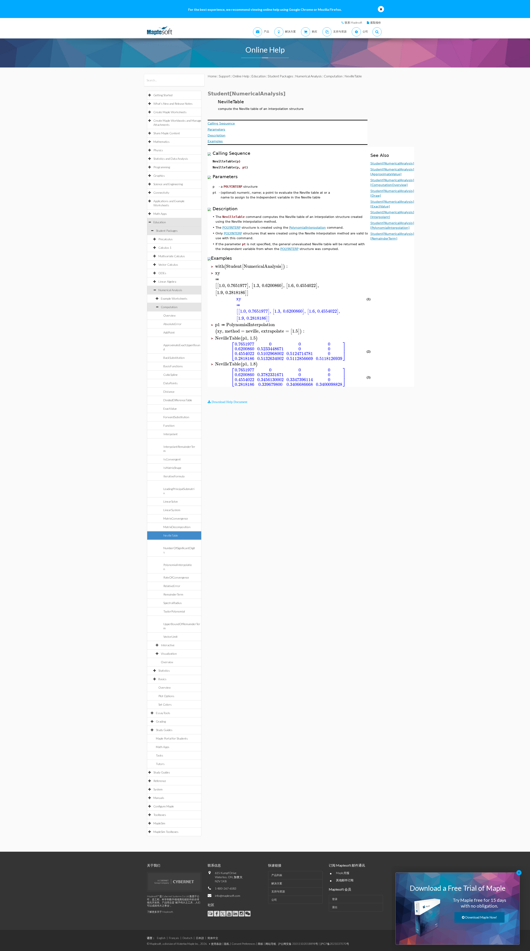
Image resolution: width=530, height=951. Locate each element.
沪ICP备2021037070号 (334, 943)
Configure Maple (163, 806)
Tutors (160, 764)
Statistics (164, 670)
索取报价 (375, 22)
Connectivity (161, 192)
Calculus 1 (164, 247)
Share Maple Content (166, 133)
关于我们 (153, 865)
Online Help (240, 76)
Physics (158, 150)
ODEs (162, 273)
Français (174, 938)
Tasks (159, 755)
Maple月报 (342, 873)
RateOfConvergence (176, 577)
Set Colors (165, 704)
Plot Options (166, 696)
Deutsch (187, 938)
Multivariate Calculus (171, 256)
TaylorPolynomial (174, 611)
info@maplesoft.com (227, 895)
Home (212, 76)
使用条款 (216, 943)
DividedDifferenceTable (177, 400)
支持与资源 (278, 891)
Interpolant (170, 434)
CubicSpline (170, 374)
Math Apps (160, 213)
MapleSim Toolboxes (165, 831)
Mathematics (161, 141)
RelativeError (171, 586)
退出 (334, 907)
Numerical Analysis (170, 290)
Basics (162, 679)
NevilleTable (170, 535)
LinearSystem (171, 510)
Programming (161, 167)
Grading (161, 721)
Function (169, 425)
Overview (169, 315)
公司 (274, 899)
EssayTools (163, 713)
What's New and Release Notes (173, 103)
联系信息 (214, 865)
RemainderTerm (173, 594)
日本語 (200, 938)
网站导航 (270, 943)
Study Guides (164, 730)
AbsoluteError (172, 324)
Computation (169, 307)
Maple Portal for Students (172, 738)
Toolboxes (159, 815)
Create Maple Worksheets (170, 112)
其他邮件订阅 (344, 880)
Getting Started (162, 95)
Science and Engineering (168, 184)
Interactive (168, 645)
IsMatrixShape (172, 467)
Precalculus (165, 239)
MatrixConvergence (175, 518)
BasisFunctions (173, 366)
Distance (169, 391)
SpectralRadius (172, 603)
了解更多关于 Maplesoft (160, 911)
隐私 (226, 943)
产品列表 (276, 875)
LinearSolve (170, 501)
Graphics (159, 175)
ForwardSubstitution (176, 417)
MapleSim (159, 823)
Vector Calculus (168, 264)
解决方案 (276, 883)
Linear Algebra (167, 281)
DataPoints (170, 383)
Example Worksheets (174, 298)
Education (159, 222)
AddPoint (169, 332)
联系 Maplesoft (353, 22)
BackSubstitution (174, 357)
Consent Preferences (243, 943)
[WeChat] (248, 913)
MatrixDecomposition (176, 527)
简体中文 (212, 938)
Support (224, 76)
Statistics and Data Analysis (170, 158)
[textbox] (252, 266)
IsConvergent (172, 459)
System (158, 789)
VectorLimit (170, 636)
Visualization (169, 653)
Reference (159, 781)
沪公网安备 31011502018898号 (298, 943)
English (161, 938)
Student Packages (167, 230)
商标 (260, 943)
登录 (334, 899)
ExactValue (170, 408)
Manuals (158, 798)
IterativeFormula (173, 476)
